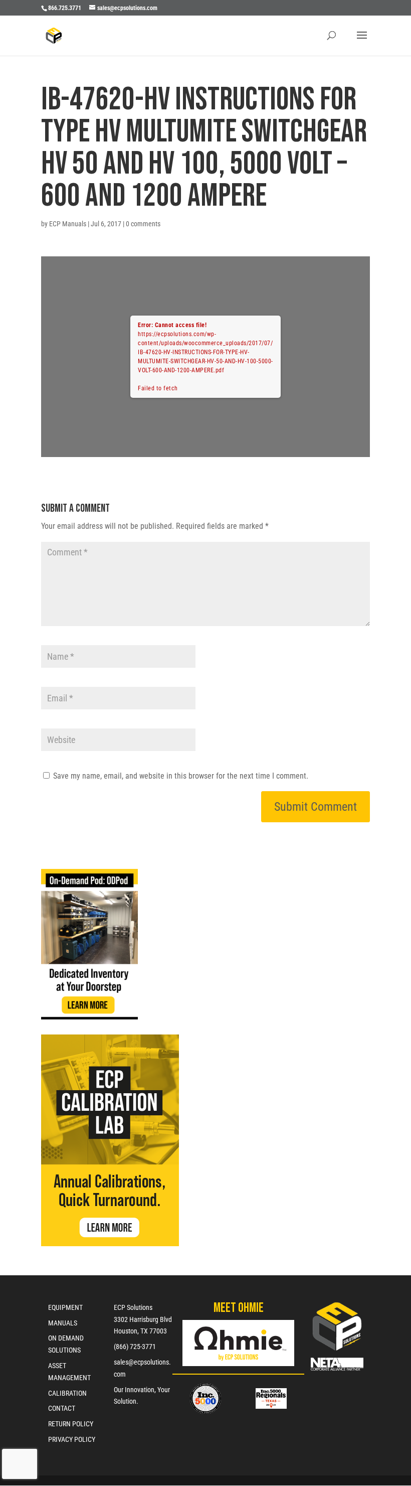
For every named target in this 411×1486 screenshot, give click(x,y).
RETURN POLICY (70, 1424)
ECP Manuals (67, 224)
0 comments (143, 224)
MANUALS (62, 1323)
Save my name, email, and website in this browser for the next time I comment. (180, 776)
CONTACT (61, 1408)
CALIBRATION (67, 1393)
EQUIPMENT (65, 1307)
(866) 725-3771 (135, 1347)
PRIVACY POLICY (71, 1439)
